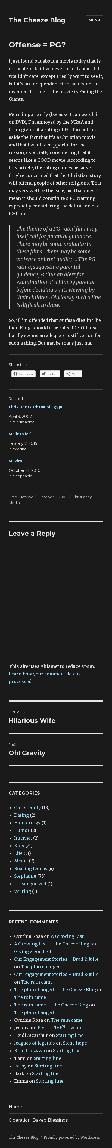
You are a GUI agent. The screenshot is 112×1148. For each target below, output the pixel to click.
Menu (94, 20)
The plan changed (41, 966)
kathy (20, 1066)
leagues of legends (34, 1043)
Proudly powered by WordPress (71, 1137)
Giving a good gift (33, 951)
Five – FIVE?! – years (60, 1027)
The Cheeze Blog (37, 20)
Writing (22, 891)
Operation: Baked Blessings (38, 1120)
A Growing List (67, 936)
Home (15, 1106)
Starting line (69, 1035)
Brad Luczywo (21, 497)
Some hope (75, 1043)
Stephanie (25, 876)
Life (18, 853)
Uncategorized (30, 883)
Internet (23, 838)
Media (14, 502)
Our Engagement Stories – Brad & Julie (56, 959)
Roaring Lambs (30, 868)
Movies (15, 461)
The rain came (37, 982)
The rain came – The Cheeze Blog (51, 1005)
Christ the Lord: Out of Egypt (36, 407)
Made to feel (20, 434)
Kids (19, 845)
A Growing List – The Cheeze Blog (51, 944)
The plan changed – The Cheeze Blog (55, 989)
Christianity (82, 497)
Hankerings (27, 822)
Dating (21, 815)
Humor (22, 830)
